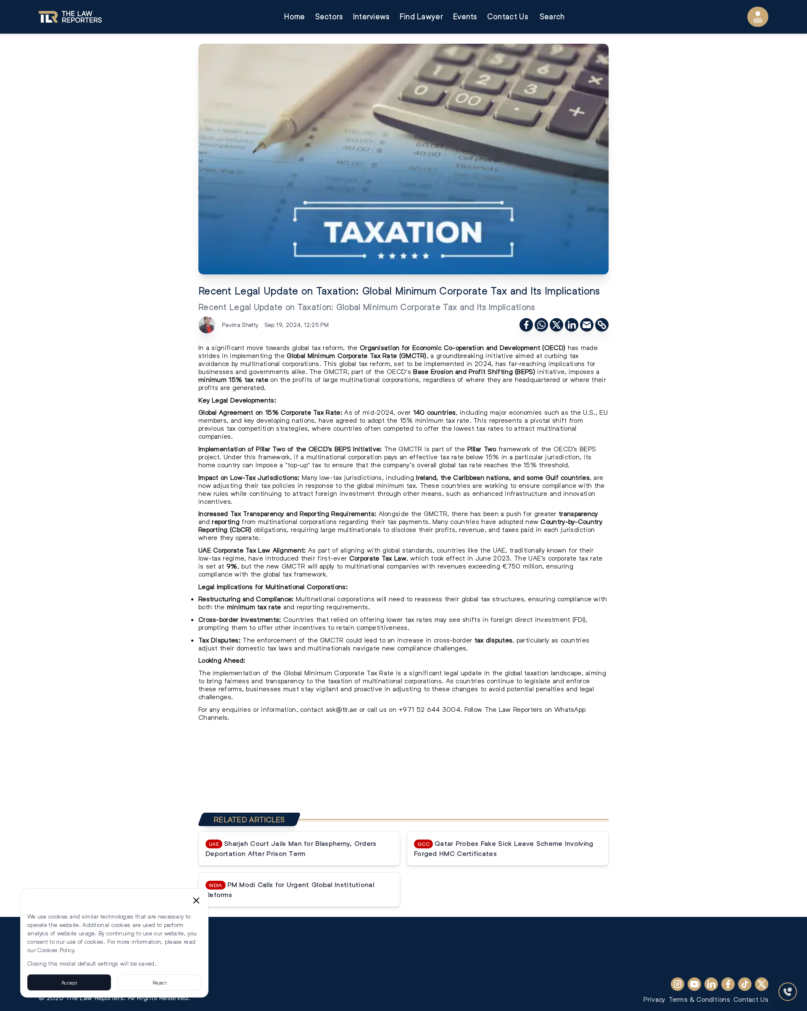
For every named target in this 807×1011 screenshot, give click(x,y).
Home (294, 16)
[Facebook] (728, 984)
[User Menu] (757, 17)
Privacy (654, 999)
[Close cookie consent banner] (196, 900)
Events (465, 16)
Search (552, 16)
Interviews (371, 16)
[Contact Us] (787, 991)
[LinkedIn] (711, 984)
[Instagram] (677, 984)
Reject (159, 982)
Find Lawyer (421, 16)
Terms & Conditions (699, 999)
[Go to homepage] (70, 17)
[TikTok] (745, 984)
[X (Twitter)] (761, 984)
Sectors (329, 16)
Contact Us (507, 16)
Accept (69, 982)
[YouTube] (694, 984)
